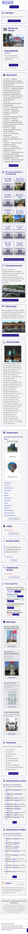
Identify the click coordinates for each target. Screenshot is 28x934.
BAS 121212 (10, 601)
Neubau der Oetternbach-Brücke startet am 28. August (12, 139)
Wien (14, 861)
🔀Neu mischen (20, 884)
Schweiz (16, 812)
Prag (14, 871)
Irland (15, 815)
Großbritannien (18, 794)
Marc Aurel (9, 556)
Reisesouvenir (8, 498)
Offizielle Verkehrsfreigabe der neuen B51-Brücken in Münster (12, 129)
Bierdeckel (7, 508)
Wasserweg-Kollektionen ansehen (10, 335)
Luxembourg (16, 846)
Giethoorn (15, 855)
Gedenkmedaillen (9, 510)
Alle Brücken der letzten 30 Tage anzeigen (14, 259)
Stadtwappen (7, 505)
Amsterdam (16, 842)
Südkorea (16, 806)
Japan (15, 804)
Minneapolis (16, 851)
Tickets (6, 503)
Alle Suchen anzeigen (14, 577)
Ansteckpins (7, 500)
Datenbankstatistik (13, 773)
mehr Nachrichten (13, 165)
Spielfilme (7, 485)
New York (15, 867)
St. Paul (15, 865)
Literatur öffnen (12, 646)
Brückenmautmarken (10, 515)
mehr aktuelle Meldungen (14, 20)
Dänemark (17, 817)
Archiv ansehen (13, 67)
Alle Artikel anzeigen (14, 533)
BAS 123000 (15, 614)
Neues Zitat (14, 560)
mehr (15, 822)
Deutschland (17, 808)
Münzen (6, 493)
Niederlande (17, 790)
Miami (14, 859)
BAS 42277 (20, 596)
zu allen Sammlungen (14, 518)
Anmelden (15, 7)
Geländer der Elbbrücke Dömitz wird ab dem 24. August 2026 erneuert (12, 148)
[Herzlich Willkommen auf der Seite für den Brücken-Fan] (8, 2)
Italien (15, 798)
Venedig (15, 838)
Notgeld (6, 495)
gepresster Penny (9, 513)
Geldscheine (7, 490)
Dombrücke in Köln (12, 594)
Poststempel (7, 483)
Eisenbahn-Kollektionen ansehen (10, 300)
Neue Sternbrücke (11, 51)
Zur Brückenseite (13, 65)
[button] (26, 3)
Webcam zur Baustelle (13, 599)
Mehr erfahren (10, 929)
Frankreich (17, 800)
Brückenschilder (8, 488)
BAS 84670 (17, 591)
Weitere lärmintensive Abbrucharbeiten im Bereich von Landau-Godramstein (13, 97)
